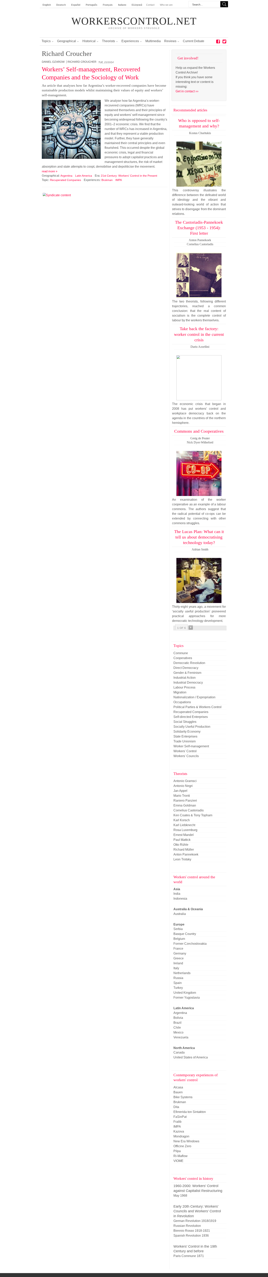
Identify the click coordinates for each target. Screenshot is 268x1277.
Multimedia (153, 41)
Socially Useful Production (191, 726)
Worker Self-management (191, 746)
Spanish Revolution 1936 (191, 1235)
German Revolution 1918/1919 (194, 1221)
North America (184, 1048)
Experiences (130, 41)
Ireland (178, 963)
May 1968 (180, 1195)
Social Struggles (184, 721)
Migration (179, 692)
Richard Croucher (81, 61)
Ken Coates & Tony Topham (192, 815)
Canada (179, 1052)
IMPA (118, 180)
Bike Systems (182, 1097)
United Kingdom (184, 992)
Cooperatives (182, 658)
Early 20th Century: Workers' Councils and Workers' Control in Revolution (197, 1211)
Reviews (170, 41)
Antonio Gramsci (185, 781)
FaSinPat (180, 1116)
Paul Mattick (182, 839)
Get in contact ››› (187, 91)
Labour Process (184, 687)
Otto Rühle (180, 844)
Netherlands (182, 973)
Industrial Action (184, 677)
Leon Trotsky (182, 859)
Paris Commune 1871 (188, 1256)
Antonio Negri (183, 785)
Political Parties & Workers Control (197, 707)
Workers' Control (185, 751)
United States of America (190, 1057)
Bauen (178, 1092)
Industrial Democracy (188, 682)
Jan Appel (180, 790)
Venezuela (180, 1037)
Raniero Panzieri (185, 800)
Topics (46, 41)
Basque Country (184, 933)
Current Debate (193, 41)
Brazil (177, 1022)
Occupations (182, 702)
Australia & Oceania (188, 909)
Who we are (166, 5)
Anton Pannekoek (185, 854)
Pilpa (177, 1151)
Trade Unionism (184, 741)
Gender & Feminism (187, 672)
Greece (178, 958)
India (176, 893)
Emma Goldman (184, 805)
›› (191, 627)
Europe (178, 924)
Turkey (178, 987)
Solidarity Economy (187, 731)
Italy (176, 968)
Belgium (179, 938)
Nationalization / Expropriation (194, 697)
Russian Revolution (187, 1225)
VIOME (178, 1161)
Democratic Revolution (189, 663)
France (178, 948)
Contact (150, 5)
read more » (49, 171)
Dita (176, 1107)
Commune (180, 653)
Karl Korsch (181, 820)
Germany (179, 953)
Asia (176, 889)
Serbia (178, 929)
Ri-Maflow (180, 1156)
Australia (179, 914)
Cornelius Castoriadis (188, 810)
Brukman (107, 180)
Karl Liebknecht (184, 825)
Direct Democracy (185, 667)
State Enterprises (185, 736)
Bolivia (178, 1017)
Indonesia (180, 898)
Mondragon (181, 1136)
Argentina (66, 175)
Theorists (108, 41)
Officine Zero (182, 1146)
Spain (177, 983)
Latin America (83, 175)
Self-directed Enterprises (190, 716)
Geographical (66, 41)
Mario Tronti (181, 795)
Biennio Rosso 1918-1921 (191, 1230)
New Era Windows (186, 1141)
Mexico (178, 1032)
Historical (89, 41)
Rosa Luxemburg (185, 830)
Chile (177, 1027)
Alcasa (178, 1087)
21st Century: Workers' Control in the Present (129, 175)
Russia (178, 978)
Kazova (178, 1131)
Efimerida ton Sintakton (189, 1112)
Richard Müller (183, 849)
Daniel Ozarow (53, 61)
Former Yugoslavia (186, 997)
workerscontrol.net (134, 21)
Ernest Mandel (183, 834)
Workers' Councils (186, 756)
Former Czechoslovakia (190, 943)
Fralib (177, 1121)
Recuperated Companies (65, 180)
